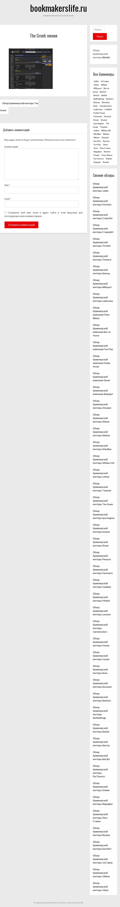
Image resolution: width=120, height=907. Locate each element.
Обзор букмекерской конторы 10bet (100, 886)
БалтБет (97, 141)
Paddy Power (99, 113)
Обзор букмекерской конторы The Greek (19, 107)
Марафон (98, 151)
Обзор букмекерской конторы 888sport (102, 283)
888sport (98, 88)
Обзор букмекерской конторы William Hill (103, 459)
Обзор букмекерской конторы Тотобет (102, 242)
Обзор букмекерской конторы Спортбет (103, 215)
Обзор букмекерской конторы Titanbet (102, 487)
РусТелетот (99, 158)
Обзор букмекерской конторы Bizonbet (102, 683)
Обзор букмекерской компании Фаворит (103, 390)
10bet (96, 85)
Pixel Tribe (79, 903)
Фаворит (97, 162)
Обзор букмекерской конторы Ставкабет (103, 228)
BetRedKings (99, 99)
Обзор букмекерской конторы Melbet (101, 597)
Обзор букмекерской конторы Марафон (103, 800)
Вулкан (106, 141)
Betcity (97, 95)
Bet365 (103, 92)
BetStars (110, 99)
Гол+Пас (97, 144)
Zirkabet (105, 137)
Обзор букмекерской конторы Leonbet (102, 611)
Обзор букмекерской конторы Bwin (100, 669)
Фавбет (109, 158)
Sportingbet (99, 123)
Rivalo (96, 120)
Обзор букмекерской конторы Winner (101, 418)
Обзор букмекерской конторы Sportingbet (103, 514)
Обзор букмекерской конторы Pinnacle (102, 556)
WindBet (97, 134)
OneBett (108, 109)
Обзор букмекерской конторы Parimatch (103, 569)
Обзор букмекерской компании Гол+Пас (103, 346)
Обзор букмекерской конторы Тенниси (102, 256)
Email (7, 198)
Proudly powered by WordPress (46, 903)
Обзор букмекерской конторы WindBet (102, 445)
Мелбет (106, 57)
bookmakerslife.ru (58, 7)
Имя (7, 185)
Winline (106, 134)
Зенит (105, 144)
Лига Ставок (105, 148)
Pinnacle (107, 116)
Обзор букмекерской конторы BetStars (102, 697)
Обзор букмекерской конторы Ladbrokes (103, 297)
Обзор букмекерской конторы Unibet (101, 473)
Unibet (96, 130)
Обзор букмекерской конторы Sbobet (101, 528)
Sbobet (104, 120)
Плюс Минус (107, 155)
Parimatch (98, 116)
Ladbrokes (98, 109)
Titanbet (103, 127)
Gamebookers (106, 106)
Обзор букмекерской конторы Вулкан (101, 831)
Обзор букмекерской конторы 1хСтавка (103, 859)
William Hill (105, 130)
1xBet (96, 81)
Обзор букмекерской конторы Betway (101, 270)
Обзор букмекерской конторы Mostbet (102, 201)
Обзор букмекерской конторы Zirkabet (102, 404)
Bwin (96, 106)
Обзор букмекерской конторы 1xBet (100, 187)
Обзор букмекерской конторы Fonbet (101, 642)
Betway (97, 102)
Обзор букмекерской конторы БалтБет (102, 845)
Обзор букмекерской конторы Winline (101, 432)
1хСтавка (105, 81)
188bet (104, 85)
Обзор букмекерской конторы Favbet (101, 656)
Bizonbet (105, 102)
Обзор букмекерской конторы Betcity (101, 742)
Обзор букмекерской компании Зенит (101, 377)
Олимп (97, 155)
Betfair (104, 95)
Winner (97, 137)
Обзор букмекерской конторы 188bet (101, 873)
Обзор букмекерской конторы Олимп (101, 787)
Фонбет (106, 162)
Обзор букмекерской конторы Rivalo (101, 542)
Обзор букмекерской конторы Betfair (101, 728)
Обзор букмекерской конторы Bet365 (101, 755)
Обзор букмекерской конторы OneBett (102, 583)
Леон (96, 148)
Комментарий (11, 146)
